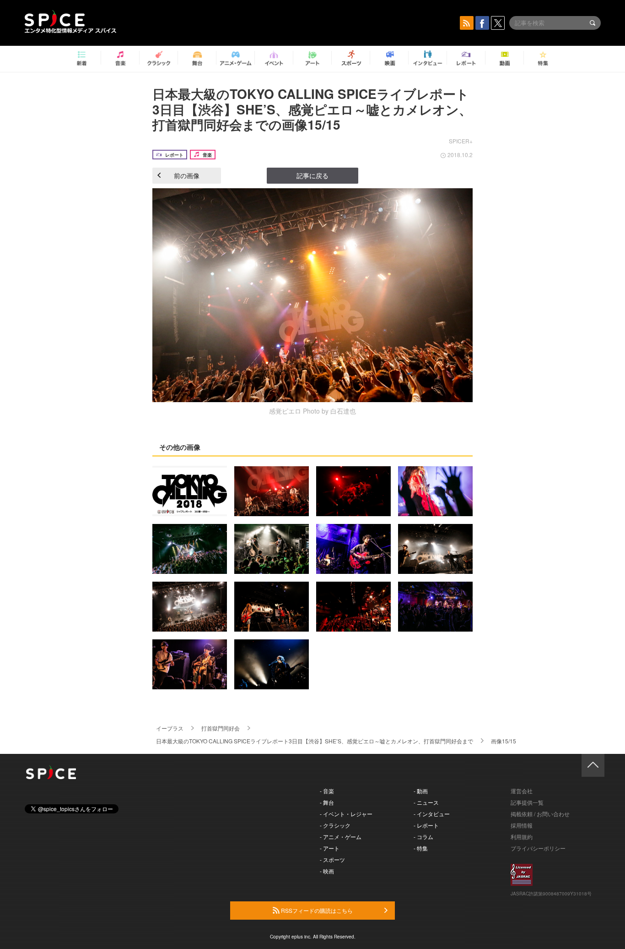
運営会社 (522, 791)
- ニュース (426, 802)
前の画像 (186, 175)
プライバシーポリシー (538, 848)
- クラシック (335, 825)
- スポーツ (332, 859)
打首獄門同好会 (220, 728)
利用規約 (522, 836)
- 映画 (327, 871)
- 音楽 (327, 791)
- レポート (426, 825)
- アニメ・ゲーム (340, 836)
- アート (329, 848)
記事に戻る (312, 175)
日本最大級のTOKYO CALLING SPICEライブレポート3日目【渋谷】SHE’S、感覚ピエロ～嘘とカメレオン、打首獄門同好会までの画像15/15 (312, 109)
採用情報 (522, 825)
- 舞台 (327, 802)
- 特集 (421, 848)
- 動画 (421, 791)
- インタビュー (432, 814)
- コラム (423, 836)
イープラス (169, 728)
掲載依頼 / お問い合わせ (540, 814)
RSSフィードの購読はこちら (316, 910)
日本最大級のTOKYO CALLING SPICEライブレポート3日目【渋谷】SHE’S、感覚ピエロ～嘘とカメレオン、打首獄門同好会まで (314, 741)
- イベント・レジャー (346, 814)
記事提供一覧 (527, 802)
